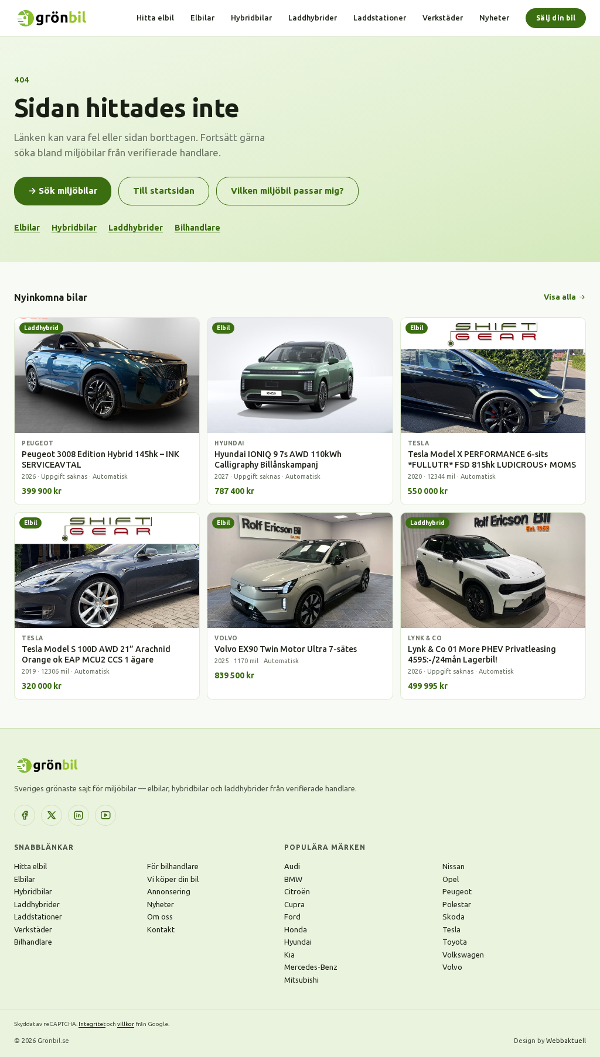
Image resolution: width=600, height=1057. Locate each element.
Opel (450, 879)
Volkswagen (463, 954)
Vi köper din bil (173, 879)
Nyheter (494, 17)
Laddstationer (379, 17)
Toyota (454, 942)
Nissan (453, 866)
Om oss (160, 916)
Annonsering (168, 891)
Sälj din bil (555, 18)
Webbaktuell (566, 1040)
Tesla (451, 929)
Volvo (452, 967)
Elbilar (202, 17)
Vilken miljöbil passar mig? (287, 190)
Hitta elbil (155, 17)
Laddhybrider (312, 17)
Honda (295, 929)
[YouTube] (105, 815)
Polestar (456, 904)
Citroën (297, 891)
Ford (292, 916)
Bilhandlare (197, 227)
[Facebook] (24, 815)
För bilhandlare (173, 866)
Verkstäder (442, 17)
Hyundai (298, 942)
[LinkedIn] (78, 815)
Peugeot (457, 891)
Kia (289, 954)
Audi (292, 866)
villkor (125, 1024)
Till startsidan (164, 190)
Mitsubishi (301, 980)
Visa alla (560, 297)
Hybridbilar (251, 17)
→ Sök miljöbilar (62, 190)
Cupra (294, 904)
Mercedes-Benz (311, 967)
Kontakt (161, 929)
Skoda (453, 916)
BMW (293, 879)
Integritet (92, 1024)
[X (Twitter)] (51, 815)
